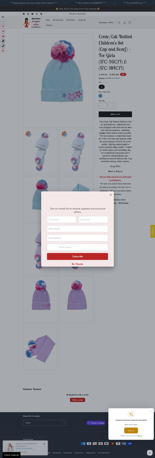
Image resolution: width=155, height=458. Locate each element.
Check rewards (11, 455)
